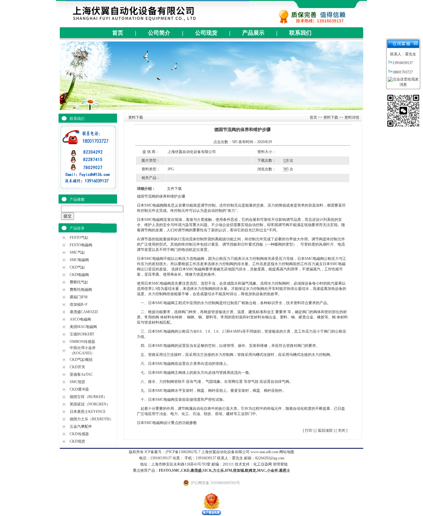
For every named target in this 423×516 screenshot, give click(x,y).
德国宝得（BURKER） (88, 397)
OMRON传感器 (82, 341)
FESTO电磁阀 (81, 245)
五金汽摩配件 (81, 426)
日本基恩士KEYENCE (88, 411)
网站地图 (286, 452)
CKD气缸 (77, 267)
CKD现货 (77, 441)
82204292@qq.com (269, 458)
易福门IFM (79, 297)
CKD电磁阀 (79, 275)
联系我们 (300, 33)
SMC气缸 (77, 252)
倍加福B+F (79, 304)
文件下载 (174, 188)
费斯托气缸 (79, 282)
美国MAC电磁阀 (83, 327)
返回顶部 (325, 430)
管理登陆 (280, 464)
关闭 (341, 430)
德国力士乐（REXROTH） (91, 419)
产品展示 (253, 33)
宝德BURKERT (82, 334)
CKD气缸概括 (81, 359)
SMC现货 (77, 382)
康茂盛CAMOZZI (84, 312)
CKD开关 (77, 367)
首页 (117, 33)
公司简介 (159, 33)
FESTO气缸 (79, 237)
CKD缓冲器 (79, 389)
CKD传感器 (79, 434)
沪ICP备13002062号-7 (182, 452)
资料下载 (330, 117)
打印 (308, 430)
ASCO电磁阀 (80, 319)
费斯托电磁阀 (81, 289)
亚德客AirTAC (81, 374)
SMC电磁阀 (79, 260)
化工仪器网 (262, 464)
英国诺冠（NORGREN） (90, 404)
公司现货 (206, 33)
